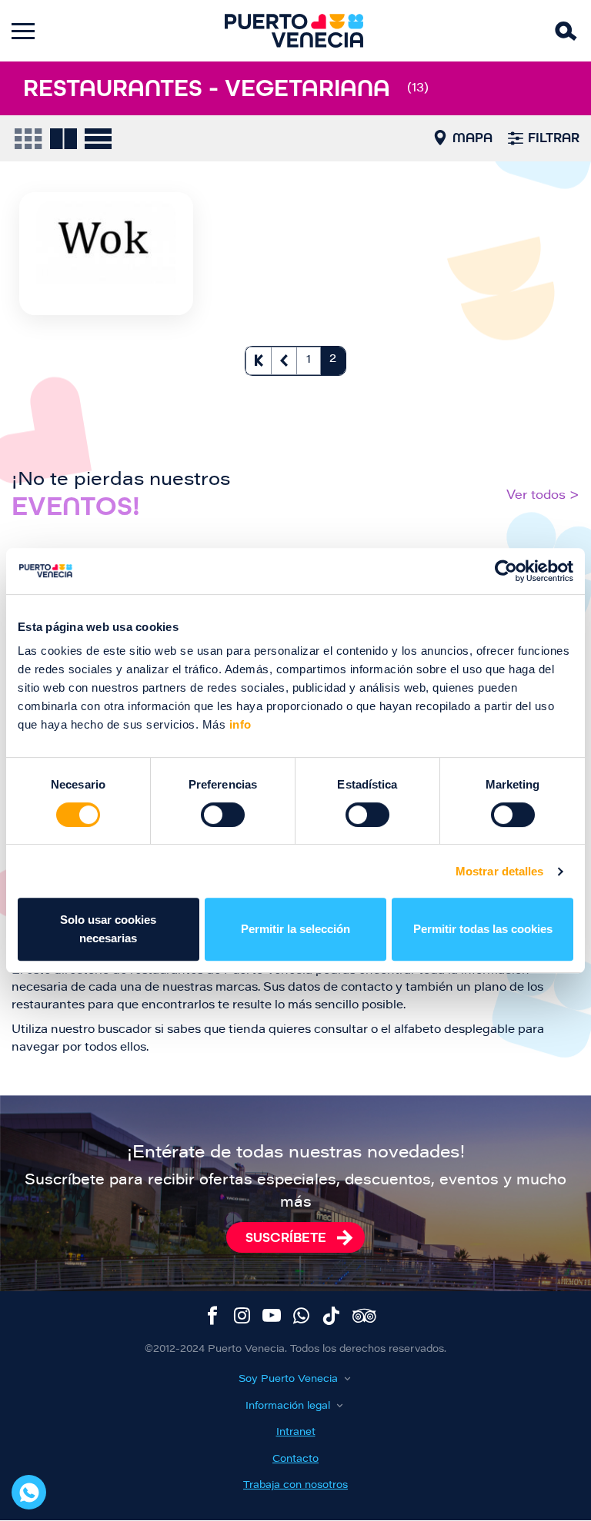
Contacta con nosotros (29, 1492)
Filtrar (553, 137)
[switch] (223, 814)
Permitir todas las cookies (483, 928)
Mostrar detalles (500, 871)
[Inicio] (294, 30)
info (238, 724)
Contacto (295, 1459)
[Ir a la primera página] (258, 361)
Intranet (296, 1432)
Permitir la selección (295, 928)
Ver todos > (542, 496)
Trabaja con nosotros (295, 1485)
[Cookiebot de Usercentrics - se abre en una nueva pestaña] (506, 571)
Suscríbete (285, 1237)
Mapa (472, 137)
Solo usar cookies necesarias (108, 929)
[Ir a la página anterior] (284, 361)
